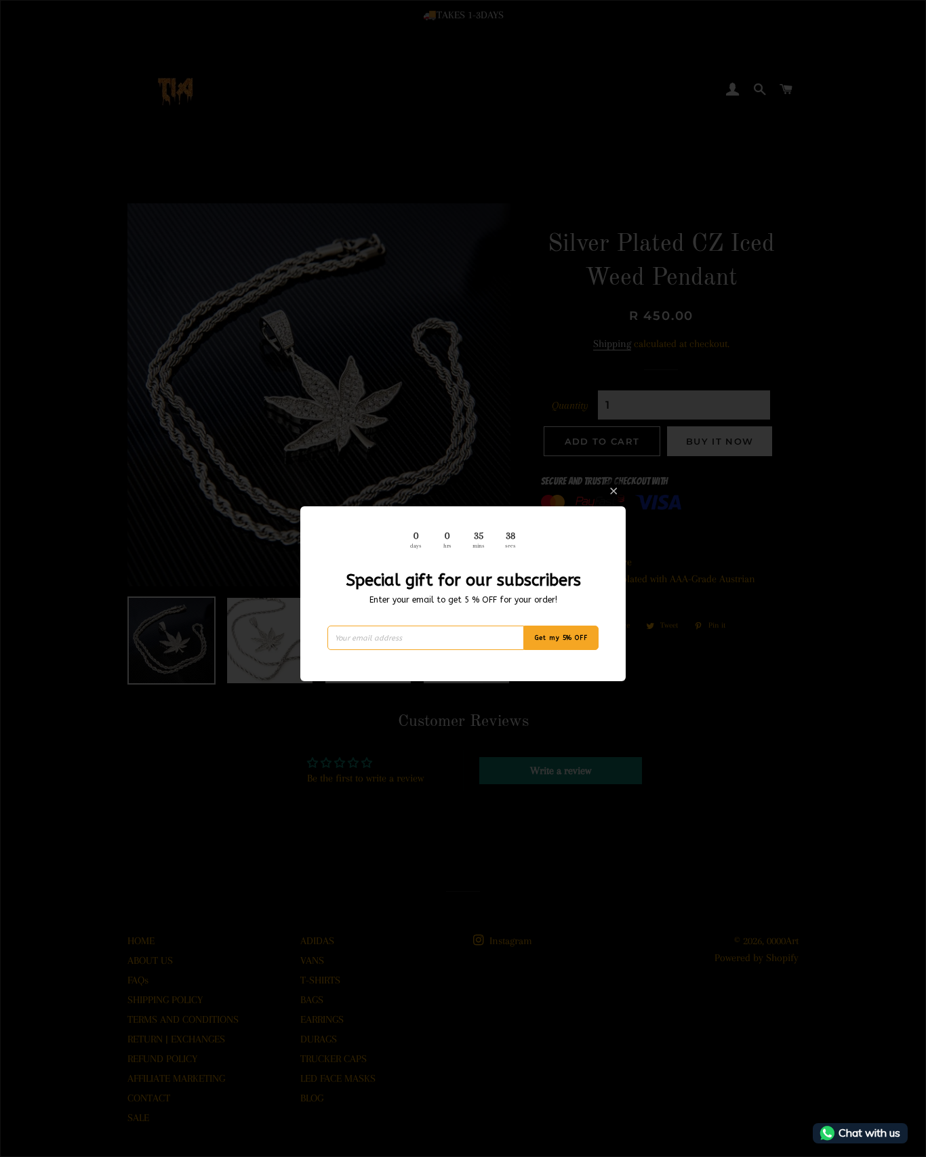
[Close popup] (614, 491)
